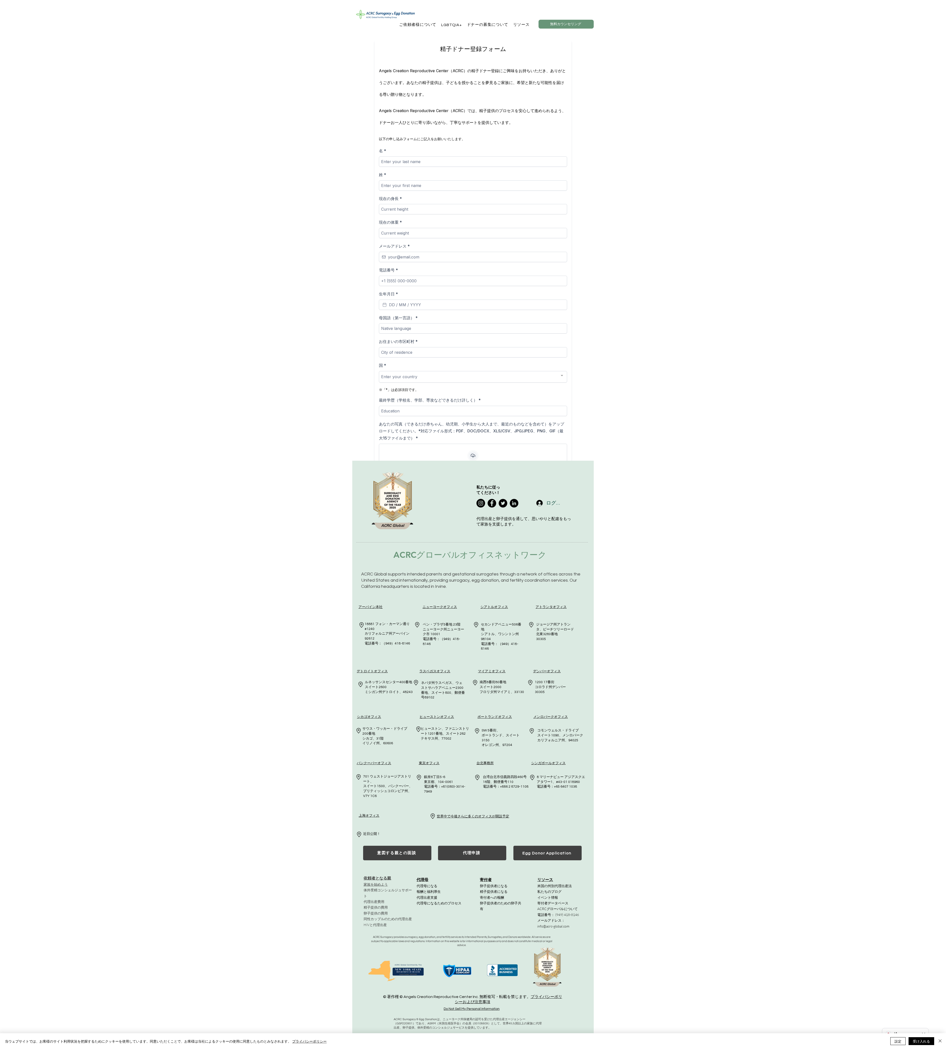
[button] (418, 25)
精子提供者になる (493, 891)
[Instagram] (480, 503)
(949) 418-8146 (567, 915)
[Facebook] (492, 503)
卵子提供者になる (493, 886)
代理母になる (427, 886)
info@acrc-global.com (553, 926)
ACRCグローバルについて (557, 909)
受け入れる (921, 1041)
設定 (898, 1041)
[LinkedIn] (514, 503)
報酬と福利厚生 (429, 891)
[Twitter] (503, 503)
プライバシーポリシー (309, 1041)
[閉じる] (940, 1041)
